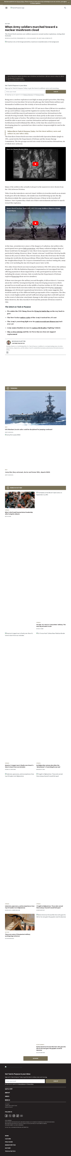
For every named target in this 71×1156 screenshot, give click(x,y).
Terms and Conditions (11, 1100)
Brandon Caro (40, 764)
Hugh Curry (39, 623)
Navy (6, 422)
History (7, 19)
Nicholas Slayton (10, 33)
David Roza (8, 905)
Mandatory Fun (10, 1140)
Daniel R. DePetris (10, 764)
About (7, 1088)
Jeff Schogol (9, 427)
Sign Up (56, 87)
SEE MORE (35, 1053)
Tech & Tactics (10, 1146)
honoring (15, 271)
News (7, 1131)
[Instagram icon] (14, 1111)
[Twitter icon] (10, 1111)
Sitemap (7, 1099)
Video (7, 1091)
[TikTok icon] (17, 1111)
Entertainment (40, 1039)
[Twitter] (7, 347)
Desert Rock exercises (16, 103)
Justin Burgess (9, 933)
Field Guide (9, 1137)
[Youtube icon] (21, 1111)
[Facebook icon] (6, 1111)
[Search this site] (65, 3)
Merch (7, 1095)
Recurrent (10, 1120)
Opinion (7, 505)
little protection (29, 243)
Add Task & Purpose (45, 33)
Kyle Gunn (8, 511)
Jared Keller (16, 905)
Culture (8, 1134)
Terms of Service (28, 90)
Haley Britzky (40, 1047)
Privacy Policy (40, 90)
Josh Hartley (40, 905)
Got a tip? (9, 1084)
